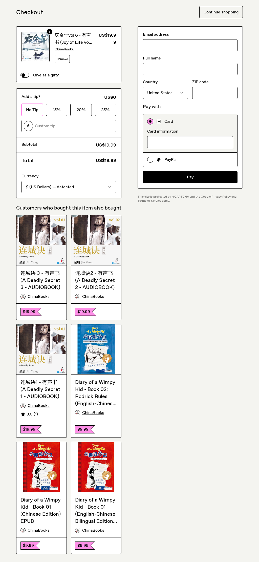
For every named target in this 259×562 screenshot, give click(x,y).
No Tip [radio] (32, 109)
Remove (62, 59)
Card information (162, 131)
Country (150, 81)
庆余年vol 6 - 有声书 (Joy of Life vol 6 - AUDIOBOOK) (73, 42)
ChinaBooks (64, 49)
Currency (29, 176)
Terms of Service (149, 200)
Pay (190, 177)
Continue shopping (221, 12)
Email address (156, 34)
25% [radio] (105, 109)
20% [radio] (81, 109)
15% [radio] (56, 109)
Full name (152, 58)
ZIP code (200, 81)
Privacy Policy (221, 196)
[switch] (24, 75)
